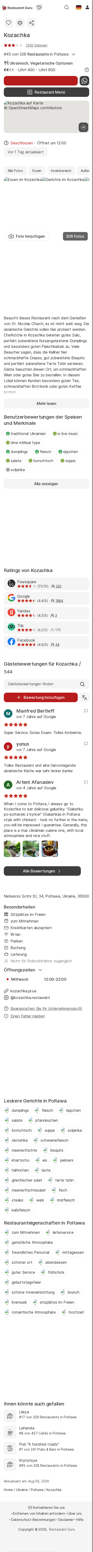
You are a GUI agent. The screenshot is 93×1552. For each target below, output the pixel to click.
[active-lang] (79, 7)
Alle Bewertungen (39, 871)
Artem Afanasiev (34, 782)
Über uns (75, 1513)
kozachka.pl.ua (23, 991)
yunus (22, 744)
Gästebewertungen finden (30, 683)
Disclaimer (66, 1520)
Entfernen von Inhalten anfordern (39, 1513)
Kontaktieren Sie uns (49, 1507)
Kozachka (17, 35)
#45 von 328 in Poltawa (36, 54)
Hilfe (79, 1520)
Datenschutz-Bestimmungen (33, 1520)
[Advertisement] (46, 277)
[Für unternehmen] (39, 7)
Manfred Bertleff (35, 711)
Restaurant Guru (62, 1529)
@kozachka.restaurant (30, 997)
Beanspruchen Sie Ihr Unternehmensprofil (46, 1008)
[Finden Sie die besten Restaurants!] (17, 7)
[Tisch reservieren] (41, 80)
